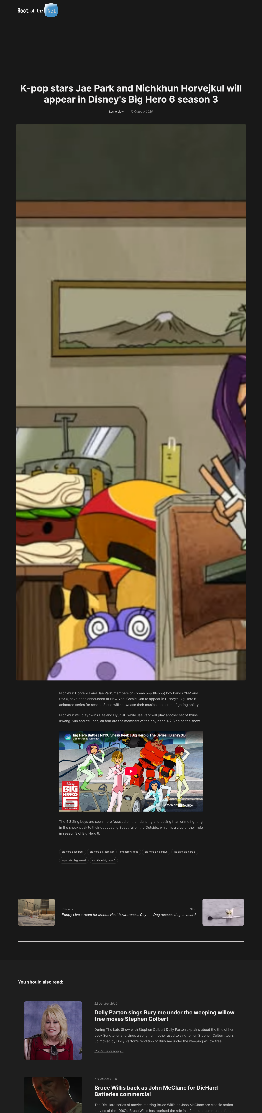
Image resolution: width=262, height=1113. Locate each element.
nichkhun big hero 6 (103, 860)
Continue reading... (109, 1051)
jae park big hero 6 (185, 851)
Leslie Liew (116, 111)
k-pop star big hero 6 (74, 860)
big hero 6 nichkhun (156, 851)
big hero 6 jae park (72, 851)
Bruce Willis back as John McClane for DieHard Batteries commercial (156, 1090)
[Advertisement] (131, 47)
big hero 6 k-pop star (102, 851)
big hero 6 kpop (129, 851)
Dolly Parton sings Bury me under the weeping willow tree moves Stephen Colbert (164, 1015)
